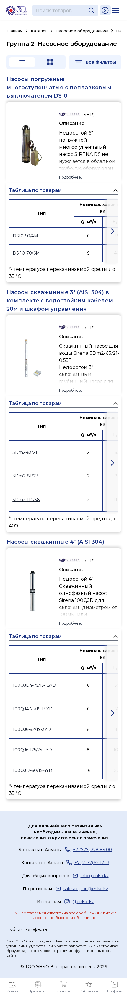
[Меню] (116, 10)
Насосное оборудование (82, 30)
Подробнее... (71, 177)
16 (88, 770)
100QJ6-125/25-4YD (32, 749)
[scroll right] (112, 231)
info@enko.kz (95, 875)
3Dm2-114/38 (26, 499)
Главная (14, 31)
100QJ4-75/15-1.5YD (33, 709)
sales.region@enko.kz (86, 888)
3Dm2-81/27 (25, 476)
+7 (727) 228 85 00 (92, 849)
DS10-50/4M (25, 236)
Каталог (39, 31)
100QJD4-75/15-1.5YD (34, 685)
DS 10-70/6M (26, 253)
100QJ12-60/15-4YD (32, 770)
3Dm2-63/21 (25, 452)
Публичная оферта (26, 929)
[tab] (22, 62)
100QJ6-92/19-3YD (32, 729)
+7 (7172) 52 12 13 (91, 862)
